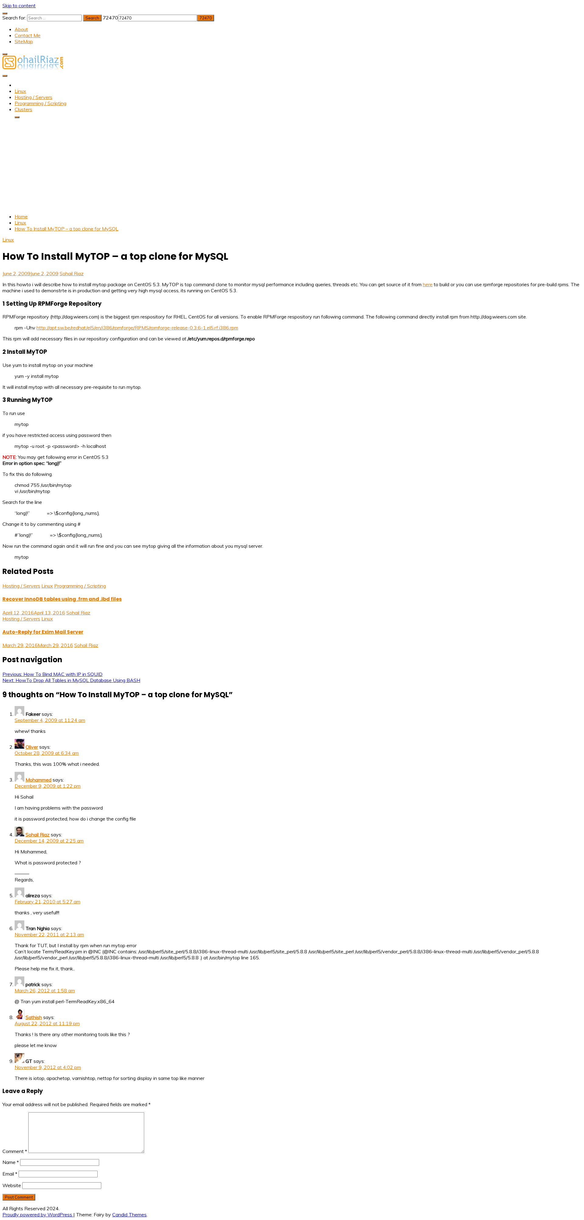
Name (10, 1162)
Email (9, 1174)
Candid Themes (129, 1214)
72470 (110, 18)
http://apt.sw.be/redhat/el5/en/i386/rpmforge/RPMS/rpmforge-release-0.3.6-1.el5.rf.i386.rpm (137, 328)
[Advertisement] (291, 166)
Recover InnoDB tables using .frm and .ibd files (62, 599)
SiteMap (24, 41)
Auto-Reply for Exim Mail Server (42, 631)
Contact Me (27, 35)
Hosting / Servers (33, 97)
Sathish (34, 1017)
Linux (20, 91)
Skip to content (19, 5)
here (428, 284)
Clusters (23, 109)
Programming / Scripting (40, 103)
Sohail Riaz (72, 273)
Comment (14, 1151)
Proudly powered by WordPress (37, 1214)
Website (11, 1185)
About (21, 29)
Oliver (32, 747)
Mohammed (38, 780)
